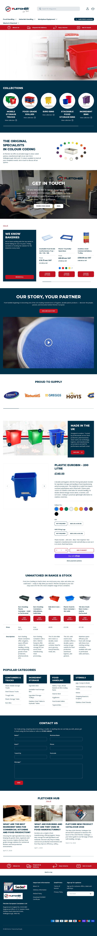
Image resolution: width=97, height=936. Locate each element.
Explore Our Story (48, 311)
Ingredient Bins (86, 112)
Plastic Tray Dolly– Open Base (65, 250)
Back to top (48, 872)
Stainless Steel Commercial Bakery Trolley (85, 251)
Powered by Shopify (17, 929)
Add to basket (82, 550)
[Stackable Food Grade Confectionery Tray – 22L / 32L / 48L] (47, 238)
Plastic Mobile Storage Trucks (12, 687)
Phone (52, 744)
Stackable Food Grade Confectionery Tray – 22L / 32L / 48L (47, 251)
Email (59, 206)
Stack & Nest (56, 694)
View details (24, 618)
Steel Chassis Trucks (12, 691)
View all (5, 226)
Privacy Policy (58, 892)
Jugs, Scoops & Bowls (83, 683)
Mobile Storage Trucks (11, 114)
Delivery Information (39, 890)
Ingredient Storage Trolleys (35, 696)
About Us (36, 886)
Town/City (17, 753)
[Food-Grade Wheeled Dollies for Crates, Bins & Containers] (29, 101)
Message (17, 762)
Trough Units (9, 695)
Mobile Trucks (70, 69)
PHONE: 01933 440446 (43, 206)
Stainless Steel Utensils (83, 702)
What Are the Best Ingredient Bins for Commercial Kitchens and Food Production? (16, 828)
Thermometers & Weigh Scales (84, 688)
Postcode (53, 753)
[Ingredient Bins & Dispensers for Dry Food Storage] (86, 101)
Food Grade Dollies (30, 112)
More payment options (74, 561)
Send (18, 783)
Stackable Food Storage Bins (67, 114)
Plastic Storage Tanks (12, 699)
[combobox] (58, 9)
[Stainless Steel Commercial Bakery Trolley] (86, 238)
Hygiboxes (55, 697)
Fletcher (9, 929)
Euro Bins (48, 111)
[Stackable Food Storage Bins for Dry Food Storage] (67, 101)
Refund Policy (37, 893)
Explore (76, 452)
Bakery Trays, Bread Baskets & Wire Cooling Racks (60, 688)
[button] (93, 9)
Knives (78, 693)
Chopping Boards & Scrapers (82, 697)
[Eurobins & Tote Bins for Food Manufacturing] (48, 101)
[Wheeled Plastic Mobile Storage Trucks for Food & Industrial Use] (11, 101)
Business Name (55, 735)
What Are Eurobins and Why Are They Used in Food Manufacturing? (48, 827)
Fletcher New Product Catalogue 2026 (79, 825)
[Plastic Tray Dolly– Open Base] (66, 238)
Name (16, 735)
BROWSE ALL (20, 277)
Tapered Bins (56, 705)
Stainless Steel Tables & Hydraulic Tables (37, 702)
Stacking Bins (86, 69)
